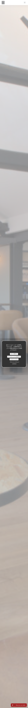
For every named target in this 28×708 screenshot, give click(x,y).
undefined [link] (14, 363)
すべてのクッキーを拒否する (14, 356)
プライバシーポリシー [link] (14, 362)
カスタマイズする (14, 359)
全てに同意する (14, 354)
